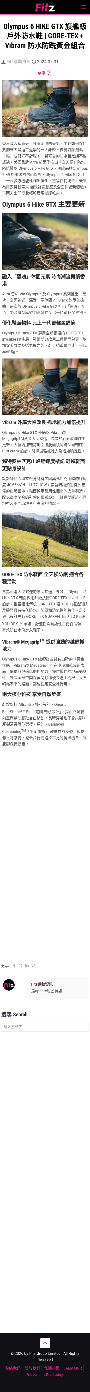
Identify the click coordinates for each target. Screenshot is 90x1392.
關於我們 (32, 1368)
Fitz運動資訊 (18, 61)
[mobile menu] (83, 7)
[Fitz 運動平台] (45, 7)
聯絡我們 (13, 1368)
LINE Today (53, 1374)
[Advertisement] (45, 1083)
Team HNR (73, 1368)
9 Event (33, 1374)
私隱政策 (52, 1368)
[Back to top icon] (45, 1343)
